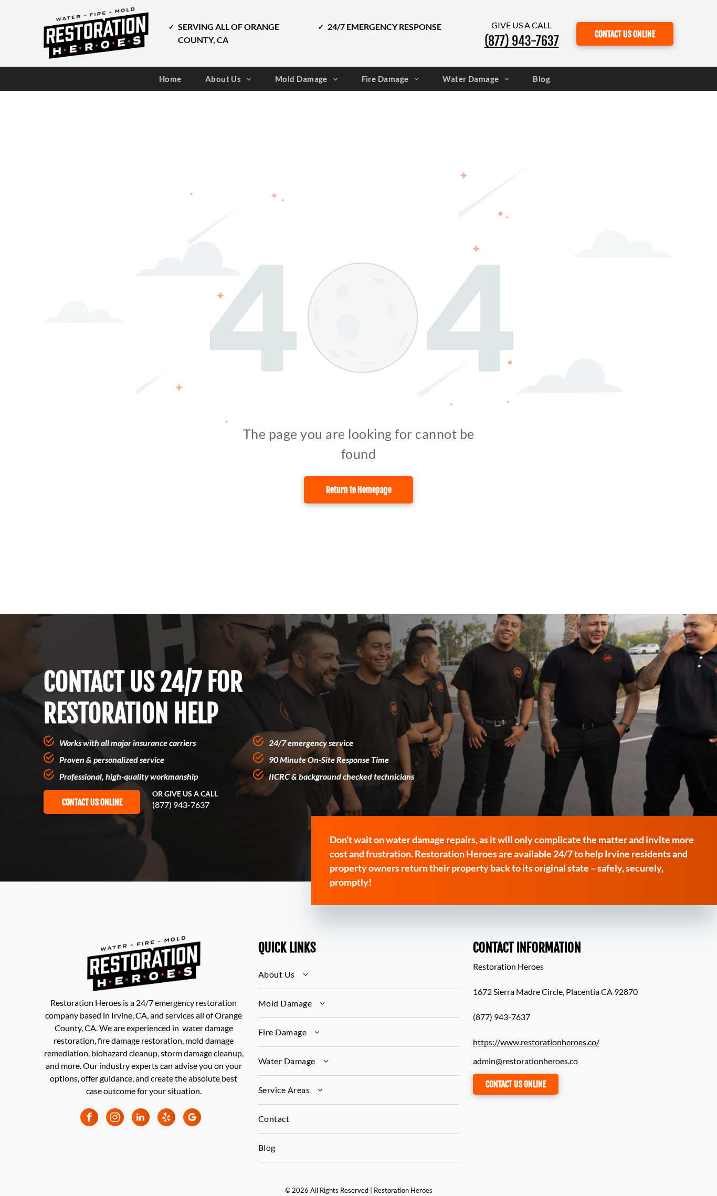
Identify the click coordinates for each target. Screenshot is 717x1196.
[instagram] (115, 1118)
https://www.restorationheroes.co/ (536, 1042)
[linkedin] (141, 1118)
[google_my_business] (192, 1118)
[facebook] (89, 1118)
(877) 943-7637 (180, 805)
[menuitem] (174, 79)
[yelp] (166, 1118)
